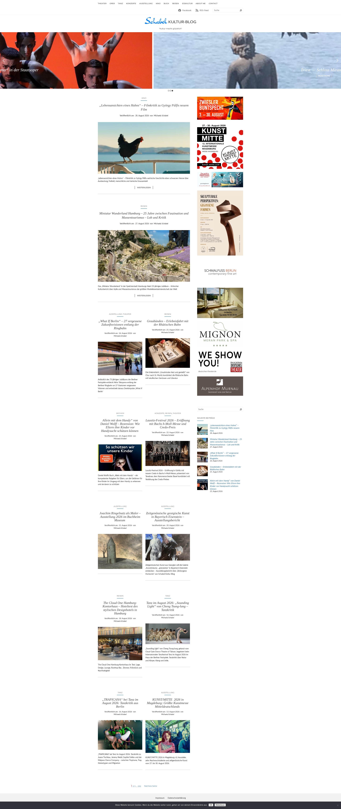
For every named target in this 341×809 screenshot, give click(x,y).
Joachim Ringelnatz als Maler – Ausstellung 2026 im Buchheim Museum (120, 516)
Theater (127, 314)
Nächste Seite (150, 786)
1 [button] (168, 90)
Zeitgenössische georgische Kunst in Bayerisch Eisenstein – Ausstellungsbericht (167, 516)
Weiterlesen (145, 187)
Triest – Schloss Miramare (170, 69)
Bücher (120, 413)
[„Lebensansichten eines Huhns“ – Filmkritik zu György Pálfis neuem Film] (202, 429)
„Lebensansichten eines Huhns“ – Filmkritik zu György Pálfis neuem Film (143, 107)
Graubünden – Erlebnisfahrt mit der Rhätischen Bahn (167, 322)
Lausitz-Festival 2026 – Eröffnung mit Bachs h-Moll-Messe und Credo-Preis (168, 424)
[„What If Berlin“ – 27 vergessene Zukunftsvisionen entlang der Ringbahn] (202, 457)
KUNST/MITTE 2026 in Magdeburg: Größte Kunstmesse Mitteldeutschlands (167, 703)
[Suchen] (240, 10)
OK (211, 805)
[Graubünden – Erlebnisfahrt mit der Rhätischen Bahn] (202, 471)
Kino (144, 98)
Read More (170, 76)
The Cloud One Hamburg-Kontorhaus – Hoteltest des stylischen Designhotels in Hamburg (120, 608)
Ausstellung (115, 314)
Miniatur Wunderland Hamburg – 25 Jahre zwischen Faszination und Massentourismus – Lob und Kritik (143, 215)
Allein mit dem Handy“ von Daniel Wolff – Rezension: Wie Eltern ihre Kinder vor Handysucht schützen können (120, 426)
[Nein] (337, 805)
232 (139, 786)
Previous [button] (4, 60)
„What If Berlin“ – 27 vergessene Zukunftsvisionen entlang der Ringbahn (120, 324)
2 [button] (170, 90)
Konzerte (159, 413)
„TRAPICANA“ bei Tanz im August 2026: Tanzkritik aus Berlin (120, 703)
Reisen (144, 206)
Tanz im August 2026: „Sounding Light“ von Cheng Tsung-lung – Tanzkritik (167, 606)
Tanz (167, 596)
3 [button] (172, 90)
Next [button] (337, 60)
